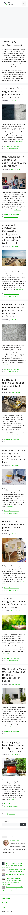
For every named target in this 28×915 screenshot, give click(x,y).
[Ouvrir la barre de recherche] (20, 3)
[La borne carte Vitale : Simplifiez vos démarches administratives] (3, 870)
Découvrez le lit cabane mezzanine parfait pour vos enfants (13, 526)
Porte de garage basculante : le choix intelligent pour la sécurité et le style (14, 747)
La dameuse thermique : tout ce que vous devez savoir (13, 384)
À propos (5, 836)
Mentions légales (7, 898)
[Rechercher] (23, 824)
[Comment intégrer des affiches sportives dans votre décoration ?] (3, 874)
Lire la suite (19, 141)
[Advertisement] (14, 22)
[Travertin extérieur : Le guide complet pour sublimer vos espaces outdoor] (3, 864)
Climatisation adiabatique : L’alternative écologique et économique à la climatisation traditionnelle (11, 234)
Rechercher (5, 821)
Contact (4, 903)
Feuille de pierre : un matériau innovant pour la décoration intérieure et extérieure (13, 310)
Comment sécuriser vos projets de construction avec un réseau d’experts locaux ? (13, 456)
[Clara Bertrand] (6, 845)
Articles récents (11, 836)
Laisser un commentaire (11, 148)
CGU (3, 907)
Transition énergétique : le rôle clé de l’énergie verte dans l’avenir (14, 603)
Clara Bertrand (14, 840)
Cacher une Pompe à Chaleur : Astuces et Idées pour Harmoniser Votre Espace (14, 674)
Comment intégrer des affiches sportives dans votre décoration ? (14, 161)
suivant (12, 814)
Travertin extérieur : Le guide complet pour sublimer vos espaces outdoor (13, 93)
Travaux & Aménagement (11, 146)
